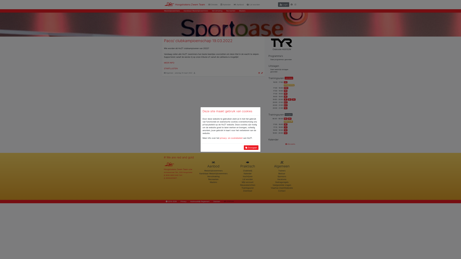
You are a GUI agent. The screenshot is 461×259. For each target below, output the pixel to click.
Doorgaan (252, 147)
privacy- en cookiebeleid (231, 138)
